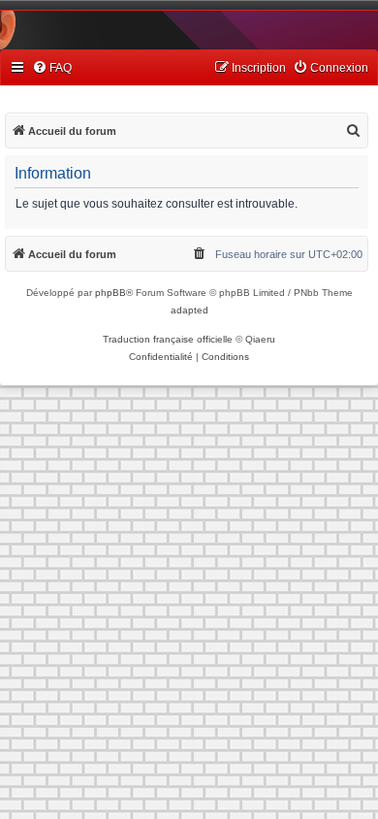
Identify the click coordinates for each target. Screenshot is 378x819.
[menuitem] (52, 68)
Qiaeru (260, 339)
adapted (189, 310)
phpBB (110, 292)
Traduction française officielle (168, 339)
